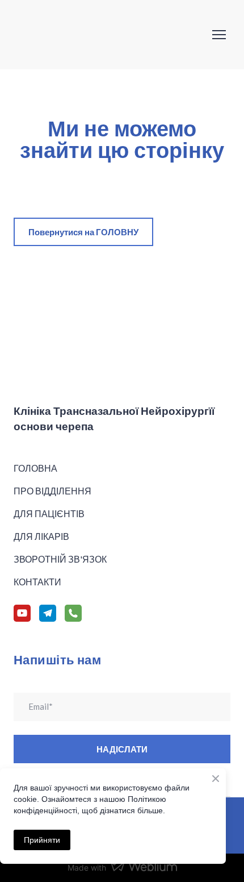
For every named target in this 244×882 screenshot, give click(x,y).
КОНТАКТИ (37, 581)
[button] (83, 232)
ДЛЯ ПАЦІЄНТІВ (49, 513)
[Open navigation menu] (219, 34)
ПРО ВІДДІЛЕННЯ (52, 490)
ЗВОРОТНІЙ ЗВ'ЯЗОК (60, 559)
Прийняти (42, 839)
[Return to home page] (71, 34)
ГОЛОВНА (35, 468)
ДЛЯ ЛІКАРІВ (41, 536)
